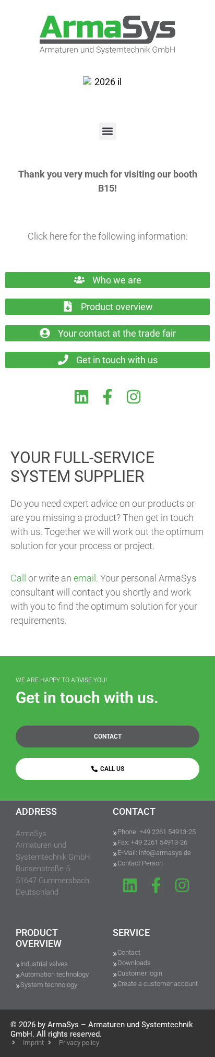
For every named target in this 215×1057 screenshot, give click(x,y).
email (85, 578)
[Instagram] (133, 397)
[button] (107, 131)
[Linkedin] (81, 397)
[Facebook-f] (107, 397)
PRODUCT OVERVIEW (39, 938)
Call (18, 578)
